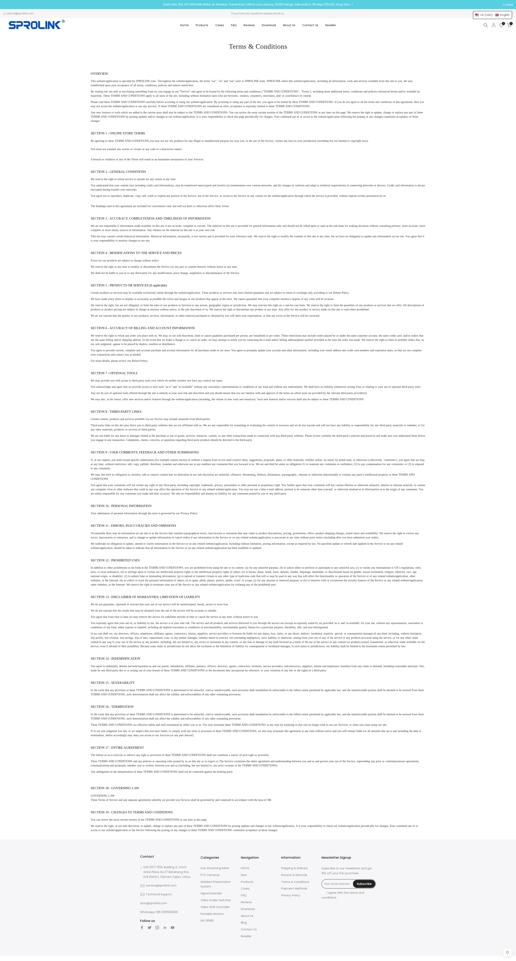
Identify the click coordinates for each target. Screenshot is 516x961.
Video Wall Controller (215, 907)
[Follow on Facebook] (142, 927)
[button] (492, 15)
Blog (244, 923)
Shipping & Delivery (294, 868)
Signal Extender (211, 893)
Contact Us (310, 25)
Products (202, 25)
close (9, 4)
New (244, 875)
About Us (289, 25)
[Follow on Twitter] (149, 927)
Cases (219, 25)
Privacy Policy (290, 895)
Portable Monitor (212, 914)
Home (184, 25)
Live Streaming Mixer (215, 868)
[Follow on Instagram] (157, 927)
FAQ (234, 25)
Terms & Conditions (295, 882)
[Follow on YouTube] (172, 927)
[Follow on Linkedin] (165, 927)
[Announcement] (258, 4)
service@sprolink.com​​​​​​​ (20, 13)
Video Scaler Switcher (216, 900)
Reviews (249, 25)
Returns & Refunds (294, 875)
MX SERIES (207, 920)
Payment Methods (294, 888)
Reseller (330, 25)
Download (269, 25)
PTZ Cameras (210, 875)
